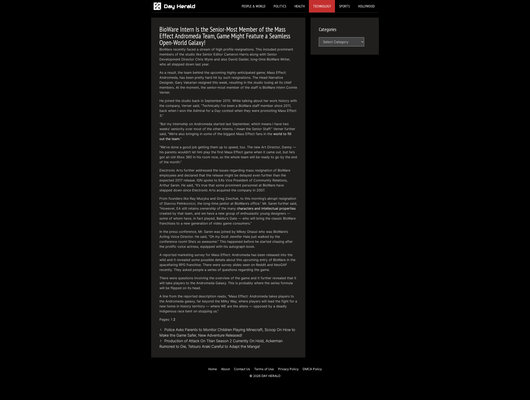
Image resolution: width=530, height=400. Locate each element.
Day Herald (179, 6)
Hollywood (366, 6)
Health (300, 6)
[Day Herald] (158, 6)
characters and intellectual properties (266, 208)
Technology (322, 6)
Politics (280, 6)
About (225, 369)
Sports (344, 6)
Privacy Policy (288, 369)
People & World (253, 6)
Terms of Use (264, 369)
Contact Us (242, 369)
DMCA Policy (312, 369)
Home (212, 369)
